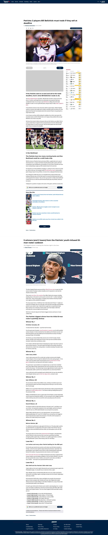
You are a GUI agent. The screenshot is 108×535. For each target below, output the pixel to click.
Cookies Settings (67, 528)
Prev (29, 68)
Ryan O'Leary (28, 247)
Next (60, 68)
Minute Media (19, 531)
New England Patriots (33, 98)
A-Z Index (55, 528)
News (13, 1)
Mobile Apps (79, 524)
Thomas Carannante (30, 25)
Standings (26, 1)
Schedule (21, 1)
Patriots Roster (33, 515)
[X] (100, 1)
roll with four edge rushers (44, 374)
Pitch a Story (41, 526)
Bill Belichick (46, 101)
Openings (40, 524)
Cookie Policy (79, 526)
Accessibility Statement (43, 528)
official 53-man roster (50, 289)
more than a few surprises (37, 295)
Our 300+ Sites (67, 524)
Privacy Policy (56, 526)
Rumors (16, 1)
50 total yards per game (50, 170)
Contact (55, 524)
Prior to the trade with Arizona (32, 454)
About (27, 524)
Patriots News (32, 230)
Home (27, 230)
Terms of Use (67, 526)
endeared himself (45, 433)
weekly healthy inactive (36, 390)
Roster (31, 1)
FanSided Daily (29, 526)
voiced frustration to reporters (46, 330)
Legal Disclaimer (29, 528)
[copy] (33, 28)
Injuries (35, 1)
